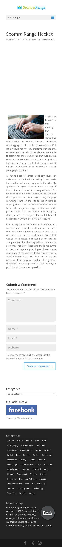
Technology (38, 488)
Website (36, 39)
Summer (10, 488)
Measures (48, 464)
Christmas (40, 445)
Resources (11, 479)
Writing (32, 493)
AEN (37, 440)
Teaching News (23, 488)
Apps (44, 440)
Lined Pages (12, 464)
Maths (38, 464)
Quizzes (33, 474)
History (23, 459)
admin (12, 39)
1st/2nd (10, 440)
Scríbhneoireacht (14, 483)
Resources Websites (27, 479)
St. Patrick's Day (38, 483)
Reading (43, 474)
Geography (47, 455)
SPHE (27, 483)
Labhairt (41, 459)
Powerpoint (22, 474)
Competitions (26, 450)
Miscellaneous (13, 469)
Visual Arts (11, 493)
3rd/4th (20, 440)
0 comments (48, 39)
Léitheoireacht (27, 464)
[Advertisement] (31, 81)
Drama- (38, 450)
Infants (32, 459)
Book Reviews (27, 445)
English (10, 455)
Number (25, 469)
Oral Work (37, 469)
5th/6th (29, 440)
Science (42, 479)
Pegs (46, 469)
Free (18, 455)
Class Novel (12, 450)
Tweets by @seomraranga (19, 418)
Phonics (10, 474)
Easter (47, 450)
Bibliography (12, 445)
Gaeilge (26, 455)
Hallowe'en (12, 459)
